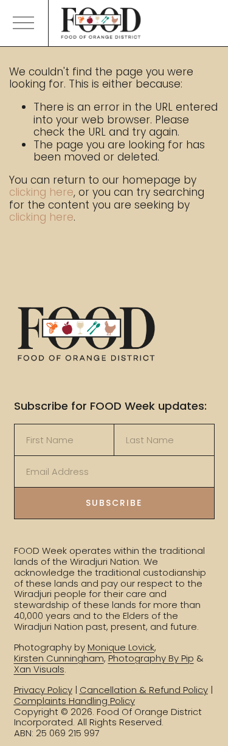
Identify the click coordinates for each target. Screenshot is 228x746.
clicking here (41, 192)
